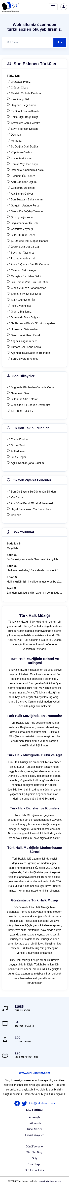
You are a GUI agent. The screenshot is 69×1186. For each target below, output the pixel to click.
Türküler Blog (34, 1152)
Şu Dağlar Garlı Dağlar (24, 146)
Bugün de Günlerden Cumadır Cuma (32, 387)
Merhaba (16, 140)
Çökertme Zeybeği (22, 229)
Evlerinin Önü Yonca (23, 176)
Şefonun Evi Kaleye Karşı (26, 293)
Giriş (34, 1158)
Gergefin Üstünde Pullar (25, 205)
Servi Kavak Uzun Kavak (26, 335)
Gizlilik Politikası (34, 1170)
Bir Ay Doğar (18, 457)
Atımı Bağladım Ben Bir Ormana (30, 264)
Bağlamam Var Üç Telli (24, 223)
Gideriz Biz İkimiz (21, 311)
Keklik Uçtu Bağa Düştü (25, 117)
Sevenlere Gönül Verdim (25, 122)
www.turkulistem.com (34, 1073)
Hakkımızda (34, 1123)
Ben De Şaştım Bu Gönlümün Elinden (33, 491)
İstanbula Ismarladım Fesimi (27, 170)
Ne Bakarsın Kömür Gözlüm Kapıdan (33, 323)
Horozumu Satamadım (24, 329)
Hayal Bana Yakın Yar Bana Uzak (31, 509)
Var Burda (17, 497)
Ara (60, 42)
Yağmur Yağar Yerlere (24, 341)
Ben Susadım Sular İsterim (27, 199)
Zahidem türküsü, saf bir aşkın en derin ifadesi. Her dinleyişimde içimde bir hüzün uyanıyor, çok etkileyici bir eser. (34, 592)
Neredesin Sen (20, 393)
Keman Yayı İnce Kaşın (25, 164)
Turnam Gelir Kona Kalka (26, 347)
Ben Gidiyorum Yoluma (24, 358)
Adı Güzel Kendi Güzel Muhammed (32, 503)
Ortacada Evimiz (20, 81)
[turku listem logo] (10, 7)
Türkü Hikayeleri (34, 1135)
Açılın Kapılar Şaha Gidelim (27, 463)
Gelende (16, 515)
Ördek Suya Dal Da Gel (25, 246)
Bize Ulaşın (34, 1164)
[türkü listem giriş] (63, 7)
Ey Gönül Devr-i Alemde (25, 111)
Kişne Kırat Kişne (21, 158)
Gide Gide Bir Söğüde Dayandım (30, 405)
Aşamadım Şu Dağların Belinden (30, 352)
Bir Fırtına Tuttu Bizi (22, 410)
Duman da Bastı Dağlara (25, 317)
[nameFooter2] (25, 1104)
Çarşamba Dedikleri (23, 187)
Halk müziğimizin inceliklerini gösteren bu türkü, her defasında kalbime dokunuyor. (34, 581)
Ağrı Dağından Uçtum (24, 181)
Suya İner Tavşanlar (22, 252)
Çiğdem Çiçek (19, 87)
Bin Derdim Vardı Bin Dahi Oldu (30, 282)
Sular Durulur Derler (23, 235)
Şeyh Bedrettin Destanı (24, 128)
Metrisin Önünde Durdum (26, 93)
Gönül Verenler (35, 1146)
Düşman (16, 134)
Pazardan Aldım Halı (23, 258)
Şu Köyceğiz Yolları (22, 217)
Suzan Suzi (18, 445)
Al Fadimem (18, 451)
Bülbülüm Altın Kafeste (24, 399)
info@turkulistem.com (42, 1103)
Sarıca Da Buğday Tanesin (27, 211)
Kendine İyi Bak (20, 99)
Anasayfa (34, 1117)
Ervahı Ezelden (20, 439)
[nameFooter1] (17, 1104)
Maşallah (12, 548)
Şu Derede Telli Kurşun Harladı (29, 240)
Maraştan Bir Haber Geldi (26, 276)
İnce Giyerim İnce (21, 305)
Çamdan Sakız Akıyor (24, 270)
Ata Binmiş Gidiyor (22, 193)
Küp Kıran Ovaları (21, 152)
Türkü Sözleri (35, 1129)
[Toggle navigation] (53, 7)
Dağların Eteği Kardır (23, 105)
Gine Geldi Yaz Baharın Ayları (28, 288)
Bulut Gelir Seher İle (23, 299)
